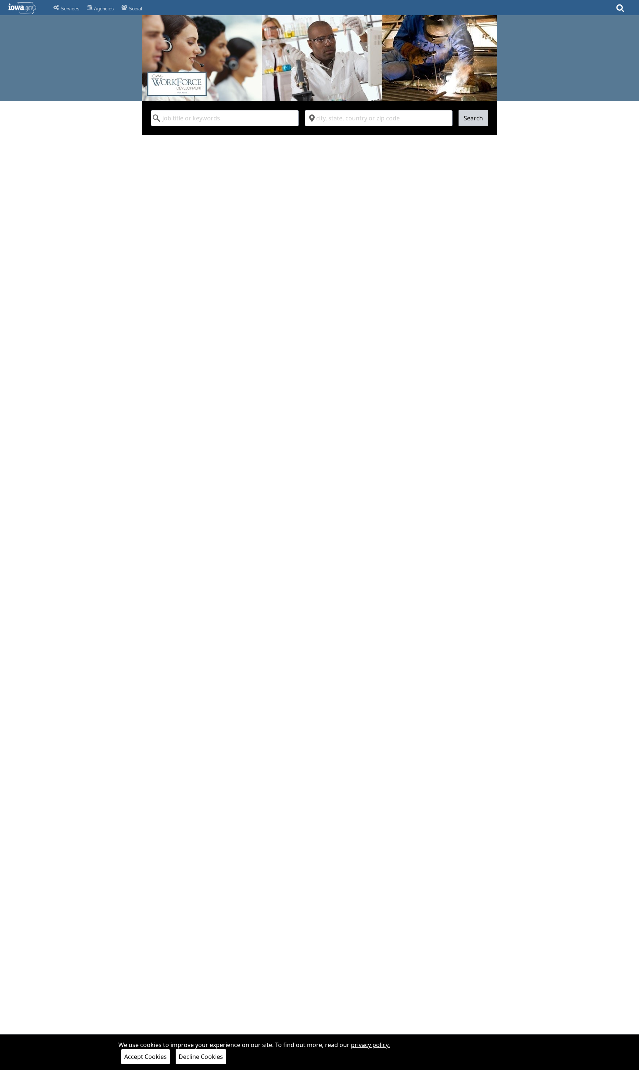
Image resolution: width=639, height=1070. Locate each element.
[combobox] (225, 118)
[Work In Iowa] (319, 58)
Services (69, 8)
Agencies (103, 8)
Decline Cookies (201, 1057)
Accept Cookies (145, 1057)
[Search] (620, 10)
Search (473, 118)
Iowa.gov (27, 7)
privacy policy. (370, 1045)
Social (134, 8)
